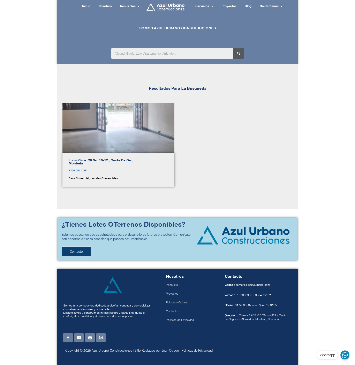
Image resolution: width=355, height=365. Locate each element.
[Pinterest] (90, 337)
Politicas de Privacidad (197, 350)
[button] (76, 251)
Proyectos (228, 6)
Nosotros (105, 6)
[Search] (238, 53)
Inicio (86, 6)
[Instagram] (101, 337)
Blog (248, 6)
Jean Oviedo (170, 350)
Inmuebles (128, 6)
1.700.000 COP (78, 171)
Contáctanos (269, 6)
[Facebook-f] (68, 337)
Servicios (202, 6)
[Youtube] (79, 337)
